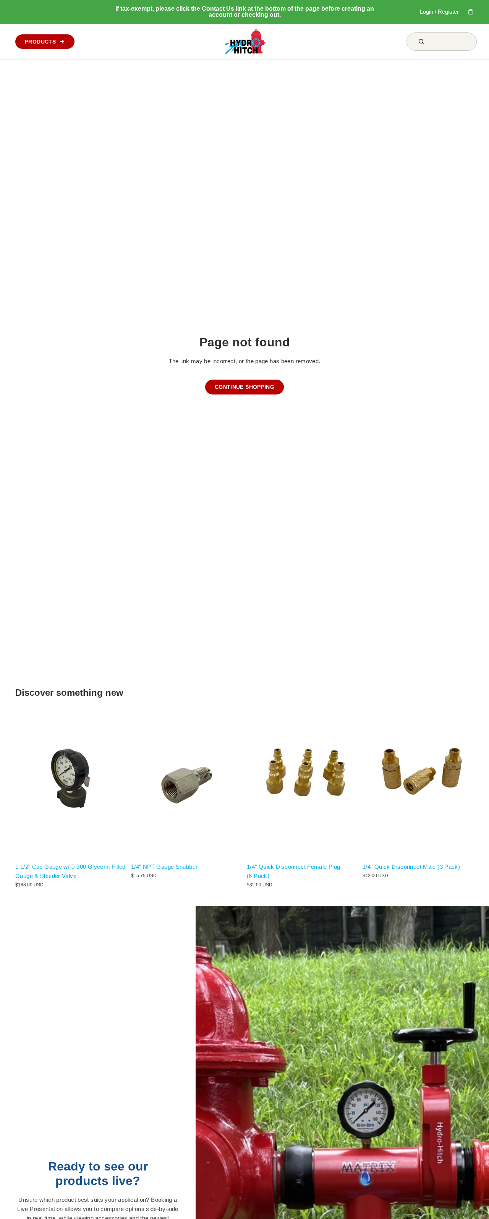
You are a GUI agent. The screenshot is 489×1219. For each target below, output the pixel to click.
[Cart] (471, 12)
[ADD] (114, 847)
